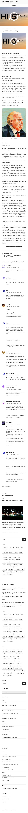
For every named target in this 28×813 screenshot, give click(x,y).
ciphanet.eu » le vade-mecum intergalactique (12, 596)
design (16, 552)
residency (10, 569)
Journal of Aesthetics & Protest (9, 718)
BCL (14, 547)
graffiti (14, 557)
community (19, 550)
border (17, 547)
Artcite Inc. (4, 702)
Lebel (17, 562)
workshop (10, 574)
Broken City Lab (10, 2)
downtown (12, 554)
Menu (14, 5)
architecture (5, 547)
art (10, 547)
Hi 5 (12, 255)
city (22, 547)
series (12, 256)
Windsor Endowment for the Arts (9, 737)
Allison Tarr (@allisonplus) (13, 401)
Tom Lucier (9, 422)
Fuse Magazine (5, 716)
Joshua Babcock (10, 373)
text (13, 571)
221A (3, 700)
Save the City (17, 569)
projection (10, 567)
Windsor (4, 574)
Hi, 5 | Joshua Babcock (15, 340)
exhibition (5, 557)
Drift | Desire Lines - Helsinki (8, 605)
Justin (3, 588)
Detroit (21, 552)
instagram (11, 559)
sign (23, 569)
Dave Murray (7, 255)
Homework (5, 559)
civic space (5, 550)
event (18, 554)
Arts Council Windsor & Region (9, 705)
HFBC (19, 557)
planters (4, 567)
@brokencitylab (7, 532)
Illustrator (17, 255)
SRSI (4, 571)
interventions (6, 562)
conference (5, 552)
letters (4, 564)
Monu (3, 721)
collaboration (12, 550)
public (21, 567)
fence (10, 557)
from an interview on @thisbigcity (16, 602)
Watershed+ (5, 734)
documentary (6, 554)
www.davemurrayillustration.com (14, 246)
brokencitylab (15, 532)
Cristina (8, 265)
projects (16, 567)
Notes (11, 253)
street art (9, 571)
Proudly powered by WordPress (9, 809)
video (22, 571)
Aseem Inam (5, 602)
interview (6, 256)
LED (21, 562)
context (11, 552)
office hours (14, 564)
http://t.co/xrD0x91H (10, 395)
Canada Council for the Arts (8, 710)
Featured (6, 253)
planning (20, 564)
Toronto (18, 571)
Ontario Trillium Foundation (8, 726)
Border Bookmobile (6, 708)
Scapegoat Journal (6, 732)
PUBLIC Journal (5, 729)
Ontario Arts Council (6, 724)
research (5, 569)
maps (8, 564)
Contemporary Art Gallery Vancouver (10, 713)
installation (18, 559)
